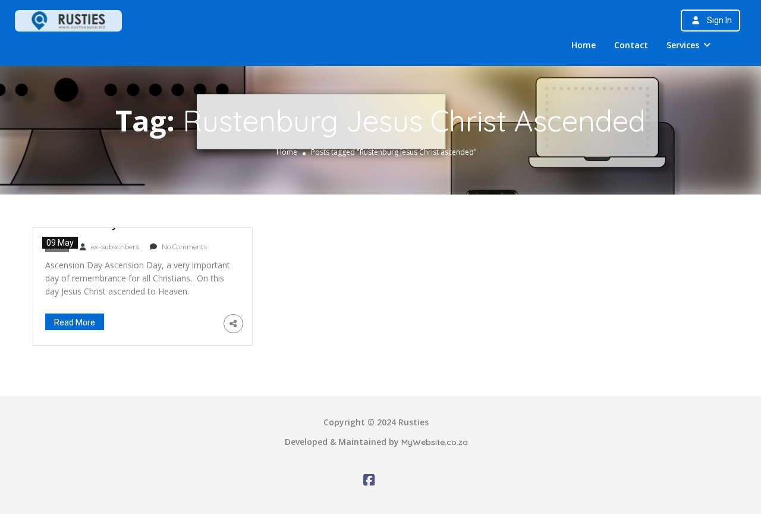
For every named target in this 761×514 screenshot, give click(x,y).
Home (583, 45)
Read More (74, 322)
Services (682, 45)
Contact (631, 45)
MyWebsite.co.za (434, 442)
